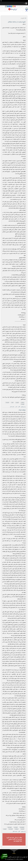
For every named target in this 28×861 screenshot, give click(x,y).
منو (24, 3)
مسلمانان (22, 402)
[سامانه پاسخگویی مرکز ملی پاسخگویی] (4, 860)
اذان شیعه (7, 402)
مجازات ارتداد (22, 410)
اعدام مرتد (22, 829)
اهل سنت (22, 404)
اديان (16, 407)
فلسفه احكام (15, 831)
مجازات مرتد (9, 827)
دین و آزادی (16, 829)
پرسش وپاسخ (23, 407)
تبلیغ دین (17, 402)
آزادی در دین (10, 829)
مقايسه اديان (12, 407)
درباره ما (14, 853)
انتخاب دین (15, 827)
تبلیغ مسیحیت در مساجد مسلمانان (17, 22)
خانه (25, 18)
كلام (19, 407)
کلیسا (12, 402)
